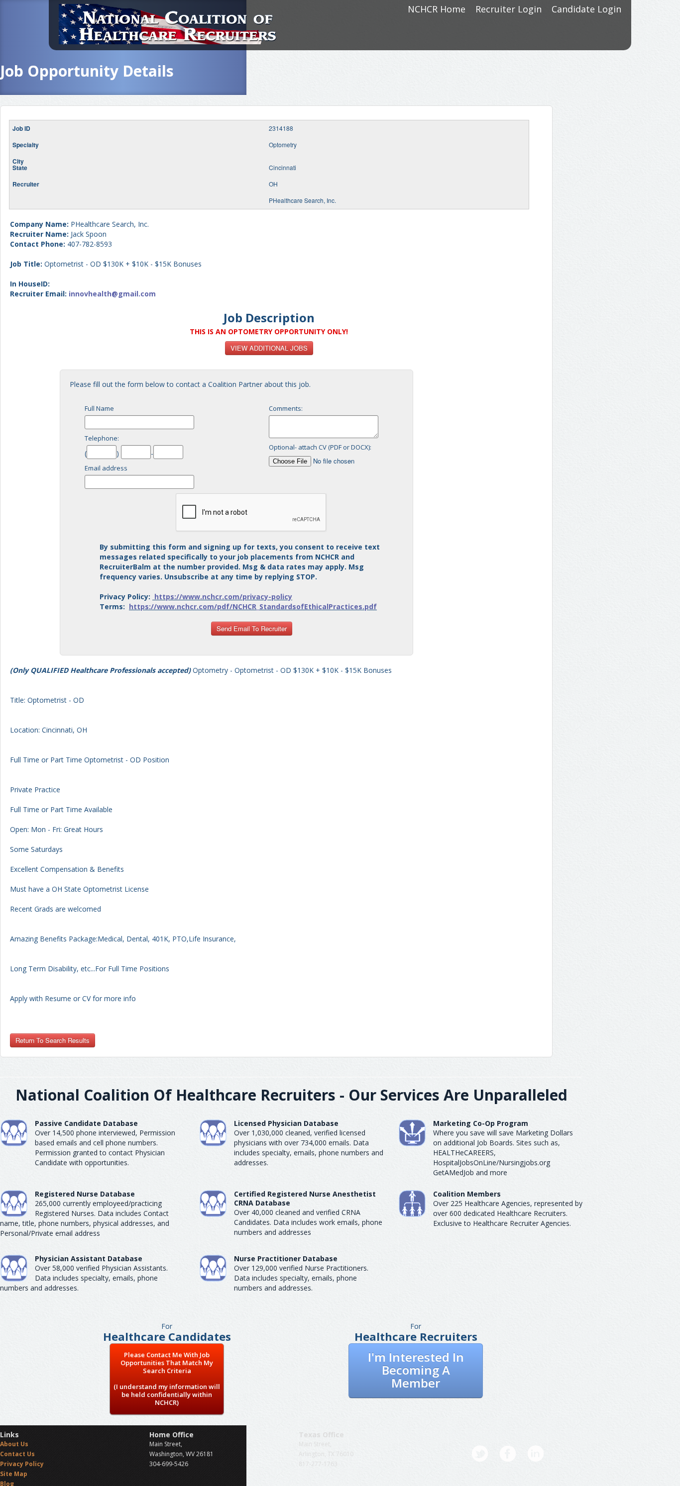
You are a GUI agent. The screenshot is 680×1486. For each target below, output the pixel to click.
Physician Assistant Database (88, 1258)
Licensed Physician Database (286, 1123)
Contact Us (17, 1454)
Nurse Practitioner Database (286, 1258)
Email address (106, 468)
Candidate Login (586, 9)
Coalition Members (467, 1194)
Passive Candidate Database (86, 1123)
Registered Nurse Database (85, 1194)
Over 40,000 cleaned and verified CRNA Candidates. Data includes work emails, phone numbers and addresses (308, 1222)
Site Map (13, 1474)
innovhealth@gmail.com (112, 293)
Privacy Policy (22, 1464)
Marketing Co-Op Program (480, 1123)
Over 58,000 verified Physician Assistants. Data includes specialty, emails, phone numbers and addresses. (84, 1278)
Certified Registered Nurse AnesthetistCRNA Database (305, 1198)
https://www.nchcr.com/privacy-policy (223, 596)
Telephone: (102, 438)
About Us (14, 1444)
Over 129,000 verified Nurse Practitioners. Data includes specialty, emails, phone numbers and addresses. (301, 1278)
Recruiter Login (508, 9)
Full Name (99, 408)
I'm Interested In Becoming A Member (416, 1370)
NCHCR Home (436, 9)
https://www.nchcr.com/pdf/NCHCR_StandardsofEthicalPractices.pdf (253, 606)
